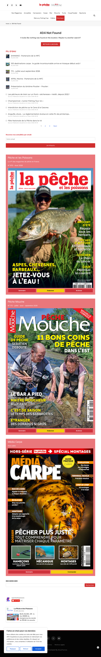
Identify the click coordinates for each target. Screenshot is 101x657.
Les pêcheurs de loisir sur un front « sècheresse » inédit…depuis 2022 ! (39, 94)
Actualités (27, 13)
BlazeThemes (62, 650)
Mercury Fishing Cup (41, 18)
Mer (51, 13)
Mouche (57, 13)
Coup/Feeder (72, 13)
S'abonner (50, 290)
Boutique (60, 18)
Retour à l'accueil (50, 44)
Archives (79, 290)
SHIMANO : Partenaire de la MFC (25, 56)
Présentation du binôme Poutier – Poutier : (30, 86)
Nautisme (82, 13)
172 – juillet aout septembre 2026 (25, 71)
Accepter (38, 649)
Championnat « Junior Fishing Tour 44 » (25, 101)
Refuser (25, 649)
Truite (64, 13)
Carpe (45, 13)
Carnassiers (37, 13)
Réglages (13, 649)
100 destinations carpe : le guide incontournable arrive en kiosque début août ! (46, 63)
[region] (25, 640)
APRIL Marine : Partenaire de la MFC (27, 79)
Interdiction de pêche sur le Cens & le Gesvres (28, 107)
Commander (72, 572)
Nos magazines (17, 13)
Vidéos (52, 18)
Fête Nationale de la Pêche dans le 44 (25, 121)
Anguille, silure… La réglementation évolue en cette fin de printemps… (39, 114)
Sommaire (22, 290)
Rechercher (12, 581)
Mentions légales (60, 645)
